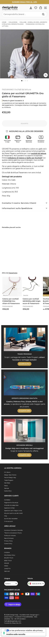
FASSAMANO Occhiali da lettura (16, 89)
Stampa (6, 488)
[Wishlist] (35, 7)
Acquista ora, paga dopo (11, 505)
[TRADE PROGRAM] (24, 339)
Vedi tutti (7, 571)
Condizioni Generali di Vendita (13, 530)
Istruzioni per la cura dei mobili (13, 513)
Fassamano (13, 273)
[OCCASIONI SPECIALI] (24, 430)
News (6, 485)
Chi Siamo (7, 472)
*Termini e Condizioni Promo (13, 533)
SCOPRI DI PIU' (24, 364)
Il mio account (8, 521)
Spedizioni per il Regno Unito (13, 510)
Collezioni (13, 22)
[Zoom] (46, 75)
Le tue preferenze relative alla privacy (26, 630)
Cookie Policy (8, 543)
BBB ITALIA (8, 560)
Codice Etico (8, 491)
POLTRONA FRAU (9, 555)
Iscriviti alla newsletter (11, 518)
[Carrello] (40, 7)
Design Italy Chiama (10, 475)
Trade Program (8, 480)
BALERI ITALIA (8, 558)
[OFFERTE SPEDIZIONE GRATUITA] (24, 383)
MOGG (6, 566)
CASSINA (7, 552)
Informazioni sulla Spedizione (17, 208)
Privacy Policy (8, 541)
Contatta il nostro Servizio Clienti (19, 203)
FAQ (5, 516)
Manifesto (7, 483)
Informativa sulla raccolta (14, 634)
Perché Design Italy (10, 477)
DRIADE (6, 563)
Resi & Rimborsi (9, 538)
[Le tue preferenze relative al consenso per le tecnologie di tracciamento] (4, 633)
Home (4, 22)
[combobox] (24, 14)
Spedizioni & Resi (9, 508)
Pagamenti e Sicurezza (11, 502)
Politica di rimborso (10, 535)
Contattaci (7, 500)
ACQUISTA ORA (24, 411)
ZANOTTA (7, 568)
